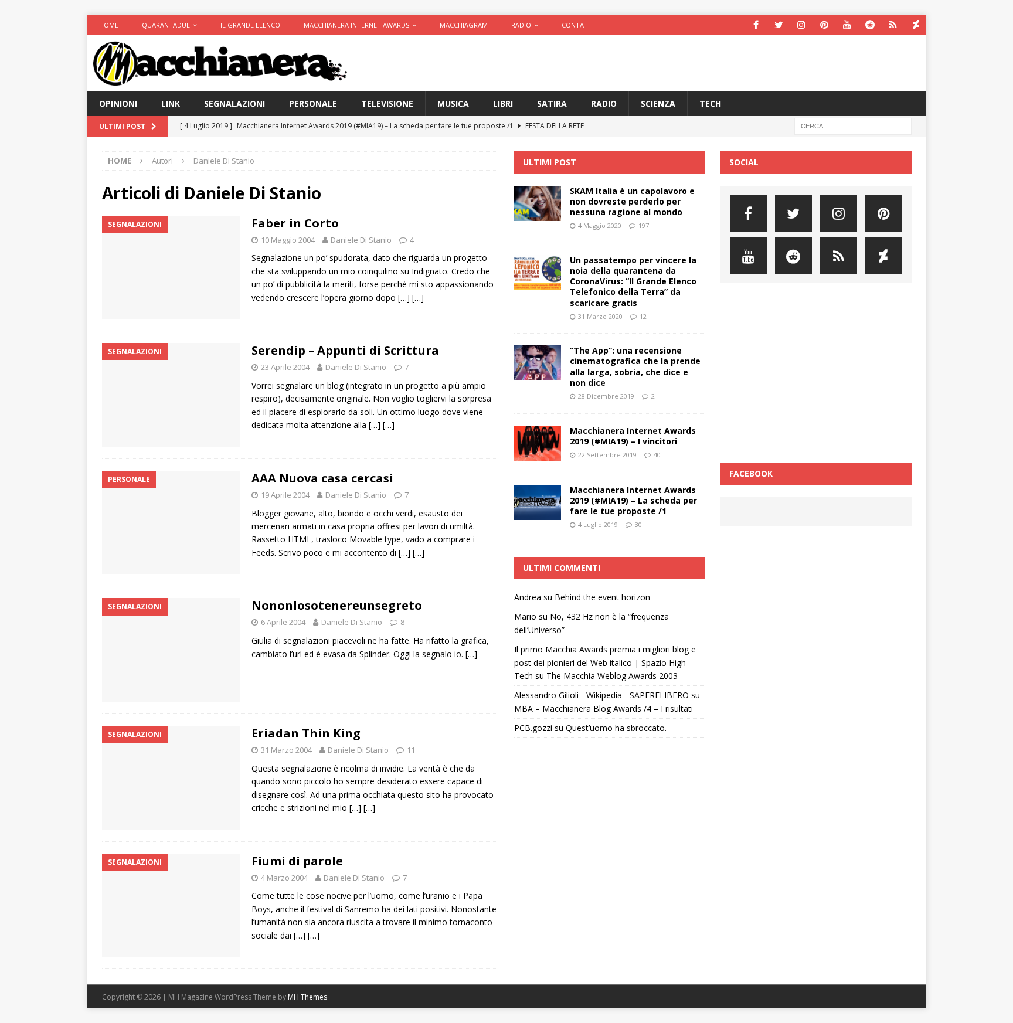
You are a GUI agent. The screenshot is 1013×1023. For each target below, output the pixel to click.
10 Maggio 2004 (288, 239)
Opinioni (118, 103)
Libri (503, 103)
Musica (453, 103)
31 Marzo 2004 (286, 750)
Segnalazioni (234, 103)
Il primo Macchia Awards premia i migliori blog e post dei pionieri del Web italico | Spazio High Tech (605, 662)
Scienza (658, 103)
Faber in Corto (295, 223)
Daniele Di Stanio (361, 239)
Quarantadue (166, 25)
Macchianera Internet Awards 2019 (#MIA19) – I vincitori (633, 436)
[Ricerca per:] (853, 125)
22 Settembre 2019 (607, 454)
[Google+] (893, 25)
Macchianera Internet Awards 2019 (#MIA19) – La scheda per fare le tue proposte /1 (633, 500)
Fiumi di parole (297, 861)
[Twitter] (779, 25)
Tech (710, 103)
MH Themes (307, 997)
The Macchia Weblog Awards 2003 (612, 675)
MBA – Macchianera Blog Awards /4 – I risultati (603, 708)
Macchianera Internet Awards (356, 25)
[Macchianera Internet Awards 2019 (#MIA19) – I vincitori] (537, 443)
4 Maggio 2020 (599, 225)
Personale (313, 103)
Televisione (387, 103)
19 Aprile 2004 (285, 495)
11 (411, 750)
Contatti (578, 25)
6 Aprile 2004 (283, 622)
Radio (521, 25)
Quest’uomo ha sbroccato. (616, 727)
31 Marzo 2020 (600, 316)
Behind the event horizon (602, 597)
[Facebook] (756, 25)
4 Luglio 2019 (598, 524)
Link (170, 103)
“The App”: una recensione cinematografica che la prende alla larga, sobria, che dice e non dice (635, 366)
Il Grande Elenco (250, 25)
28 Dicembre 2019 (606, 396)
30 (638, 524)
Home (108, 25)
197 (643, 225)
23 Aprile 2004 (285, 367)
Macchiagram (464, 25)
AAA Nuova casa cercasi (322, 478)
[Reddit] (870, 25)
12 (643, 316)
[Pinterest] (824, 25)
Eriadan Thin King (306, 733)
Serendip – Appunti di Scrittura (345, 350)
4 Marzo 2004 (284, 877)
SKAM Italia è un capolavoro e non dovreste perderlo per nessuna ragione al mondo (632, 201)
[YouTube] (847, 25)
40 (657, 454)
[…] (404, 297)
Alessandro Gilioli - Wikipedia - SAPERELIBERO (601, 695)
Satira (552, 103)
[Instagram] (801, 25)
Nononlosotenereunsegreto (336, 605)
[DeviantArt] (916, 25)
